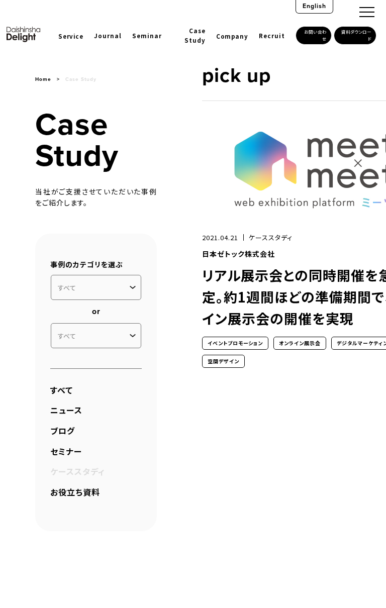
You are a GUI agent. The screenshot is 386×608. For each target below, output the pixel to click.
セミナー (66, 451)
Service (70, 36)
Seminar (147, 36)
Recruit (272, 36)
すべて (61, 390)
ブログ (62, 431)
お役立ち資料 (75, 492)
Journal (108, 36)
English (314, 6)
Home (43, 79)
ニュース (66, 410)
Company (232, 36)
